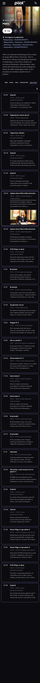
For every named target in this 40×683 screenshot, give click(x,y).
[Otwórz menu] (4, 3)
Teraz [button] (11, 82)
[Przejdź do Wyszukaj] (36, 3)
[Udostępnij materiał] (20, 31)
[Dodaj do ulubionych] (15, 31)
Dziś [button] (6, 82)
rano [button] (16, 82)
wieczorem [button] (24, 82)
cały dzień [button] (33, 82)
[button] (37, 89)
